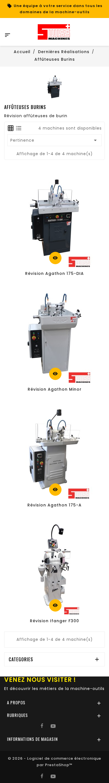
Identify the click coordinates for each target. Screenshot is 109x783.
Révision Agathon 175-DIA (54, 273)
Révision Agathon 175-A (54, 505)
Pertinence (54, 140)
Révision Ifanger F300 (54, 621)
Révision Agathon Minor (55, 389)
